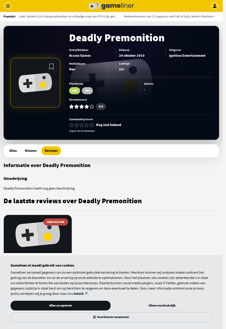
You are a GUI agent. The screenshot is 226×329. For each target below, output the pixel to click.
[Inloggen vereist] (51, 66)
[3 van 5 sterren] (81, 125)
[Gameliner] (111, 5)
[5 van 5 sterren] (91, 125)
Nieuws (31, 150)
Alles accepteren (60, 305)
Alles (13, 150)
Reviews (51, 150)
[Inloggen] (214, 6)
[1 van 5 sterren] (71, 125)
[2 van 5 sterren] (76, 125)
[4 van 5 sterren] (86, 125)
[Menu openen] (8, 6)
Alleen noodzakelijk (162, 305)
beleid (78, 293)
